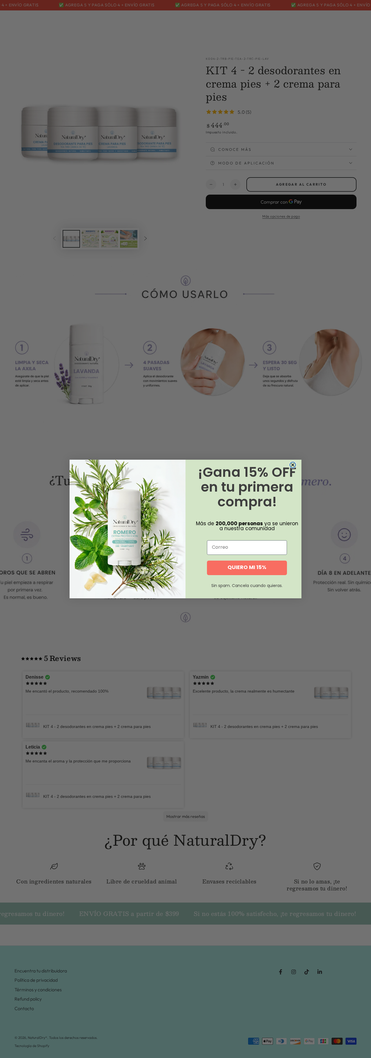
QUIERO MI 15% (247, 567)
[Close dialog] (293, 465)
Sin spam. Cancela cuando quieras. (247, 586)
